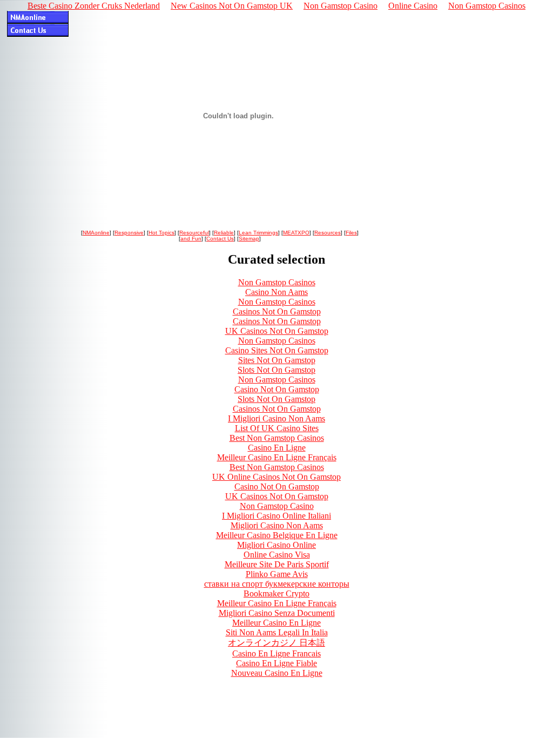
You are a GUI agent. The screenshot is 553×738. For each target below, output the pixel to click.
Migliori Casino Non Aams (277, 525)
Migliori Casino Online (276, 544)
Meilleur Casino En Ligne (276, 622)
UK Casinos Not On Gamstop (276, 331)
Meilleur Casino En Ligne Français (276, 457)
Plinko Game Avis (277, 574)
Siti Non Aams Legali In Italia (277, 632)
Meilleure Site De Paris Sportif (277, 564)
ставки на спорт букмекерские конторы (276, 583)
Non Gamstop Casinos (276, 282)
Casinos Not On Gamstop (277, 311)
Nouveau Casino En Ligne (276, 672)
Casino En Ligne (277, 447)
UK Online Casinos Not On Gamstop (276, 476)
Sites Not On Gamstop (276, 360)
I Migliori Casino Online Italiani (276, 515)
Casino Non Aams (276, 292)
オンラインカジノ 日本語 (276, 642)
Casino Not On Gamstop (276, 389)
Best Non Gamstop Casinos (277, 437)
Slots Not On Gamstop (276, 369)
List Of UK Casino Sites (277, 428)
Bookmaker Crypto (276, 593)
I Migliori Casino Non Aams (276, 418)
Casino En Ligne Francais (276, 653)
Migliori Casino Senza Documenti (277, 613)
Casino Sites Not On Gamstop (276, 350)
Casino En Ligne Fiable (276, 663)
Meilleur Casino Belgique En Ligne (277, 535)
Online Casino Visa (277, 554)
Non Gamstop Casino (277, 506)
